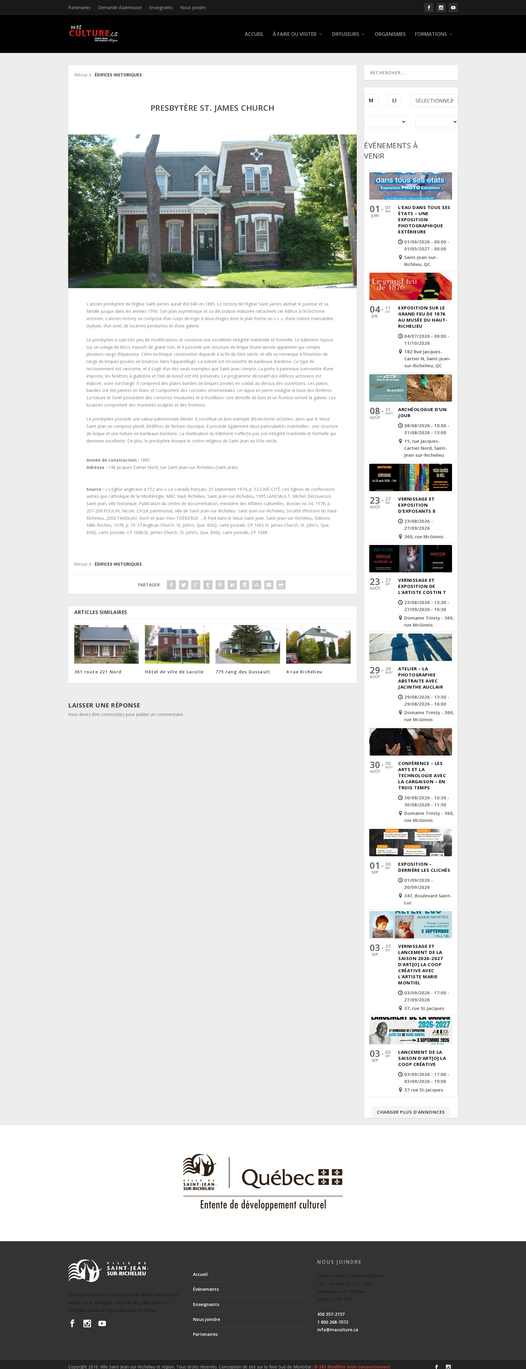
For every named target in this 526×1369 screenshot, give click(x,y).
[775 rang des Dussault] (248, 644)
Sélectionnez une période (434, 102)
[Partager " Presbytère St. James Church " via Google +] (196, 585)
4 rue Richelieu (304, 672)
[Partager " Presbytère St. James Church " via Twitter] (183, 585)
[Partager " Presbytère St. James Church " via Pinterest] (220, 585)
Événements (206, 1289)
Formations (431, 34)
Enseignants (161, 7)
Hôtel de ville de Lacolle (174, 672)
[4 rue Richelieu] (318, 644)
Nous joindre (193, 7)
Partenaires (79, 7)
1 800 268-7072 (332, 1322)
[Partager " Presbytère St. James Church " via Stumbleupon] (257, 585)
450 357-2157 (331, 1314)
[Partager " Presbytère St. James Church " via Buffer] (244, 585)
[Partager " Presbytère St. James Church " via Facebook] (171, 585)
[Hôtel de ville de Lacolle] (177, 644)
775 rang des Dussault (243, 672)
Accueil (254, 34)
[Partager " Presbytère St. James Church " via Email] (269, 585)
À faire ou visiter (295, 34)
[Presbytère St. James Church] (212, 211)
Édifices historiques (118, 75)
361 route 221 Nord (98, 672)
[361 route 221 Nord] (106, 644)
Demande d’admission (120, 7)
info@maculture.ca (337, 1329)
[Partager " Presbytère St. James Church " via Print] (281, 585)
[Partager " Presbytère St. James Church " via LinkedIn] (232, 585)
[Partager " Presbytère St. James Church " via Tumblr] (208, 585)
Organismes (390, 34)
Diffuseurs (345, 34)
